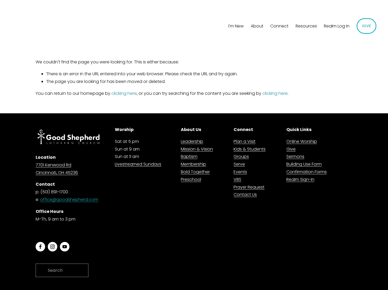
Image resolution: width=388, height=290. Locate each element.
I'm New (236, 26)
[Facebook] (40, 246)
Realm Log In (336, 26)
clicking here (124, 93)
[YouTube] (64, 246)
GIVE (366, 26)
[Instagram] (52, 246)
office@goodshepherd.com (69, 200)
